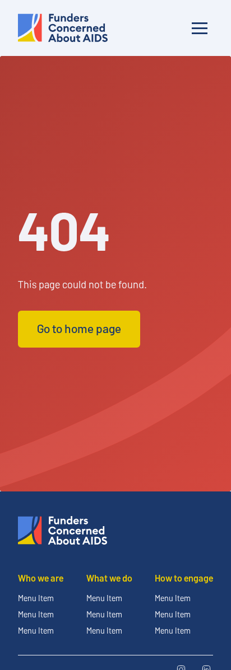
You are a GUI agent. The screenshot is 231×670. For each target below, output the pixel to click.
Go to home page (79, 328)
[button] (199, 28)
